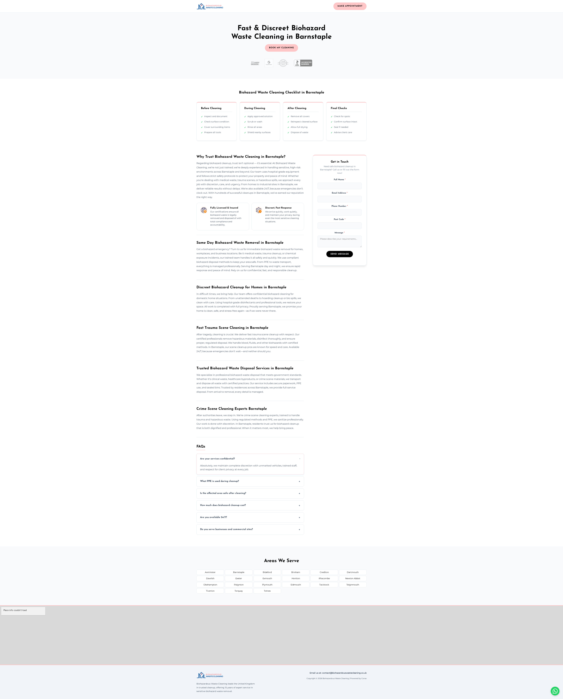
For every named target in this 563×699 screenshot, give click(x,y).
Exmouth (267, 578)
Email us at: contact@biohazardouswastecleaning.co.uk (338, 673)
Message (340, 233)
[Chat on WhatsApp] (555, 691)
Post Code (339, 219)
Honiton (296, 578)
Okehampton (210, 584)
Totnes (267, 591)
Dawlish (210, 578)
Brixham (295, 572)
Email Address (339, 193)
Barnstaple (238, 572)
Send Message (339, 254)
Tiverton (210, 591)
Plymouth (267, 584)
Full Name (340, 180)
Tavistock (324, 584)
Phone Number (339, 206)
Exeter (238, 578)
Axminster (210, 572)
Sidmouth (296, 584)
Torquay (239, 591)
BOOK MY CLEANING (281, 48)
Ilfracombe (324, 578)
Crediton (324, 572)
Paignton (239, 584)
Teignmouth (352, 584)
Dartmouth (353, 572)
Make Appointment (350, 6)
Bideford (267, 572)
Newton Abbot (352, 578)
